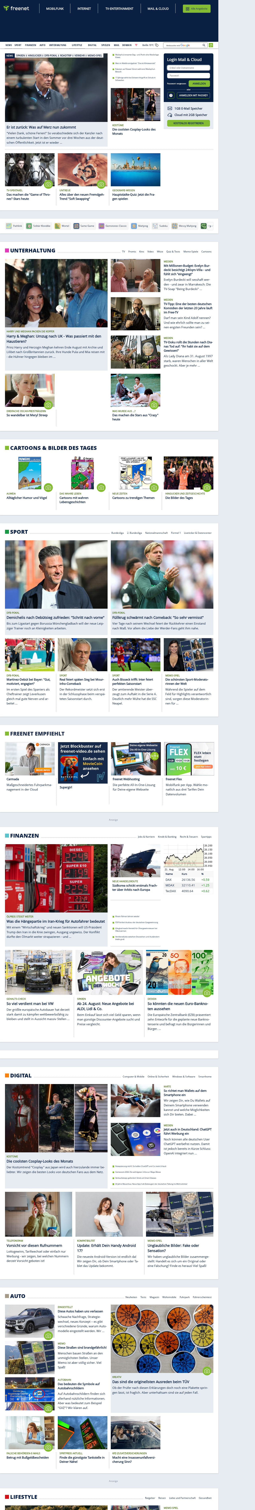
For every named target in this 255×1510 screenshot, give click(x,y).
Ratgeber (150, 1497)
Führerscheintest (202, 1296)
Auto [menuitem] (43, 45)
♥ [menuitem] (136, 45)
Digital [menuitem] (92, 45)
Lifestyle (23, 1496)
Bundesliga (117, 532)
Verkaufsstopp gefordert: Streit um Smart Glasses (135, 1178)
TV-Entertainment (119, 9)
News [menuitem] (9, 45)
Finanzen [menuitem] (30, 45)
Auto (18, 1295)
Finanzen (24, 835)
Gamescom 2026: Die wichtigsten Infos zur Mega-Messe (138, 1172)
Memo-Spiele (190, 251)
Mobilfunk (55, 9)
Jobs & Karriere (146, 836)
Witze (160, 251)
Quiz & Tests (173, 251)
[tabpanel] (56, 97)
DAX (169, 880)
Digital (21, 1075)
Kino (141, 251)
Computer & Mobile (133, 1076)
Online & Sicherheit (158, 1076)
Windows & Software (183, 1076)
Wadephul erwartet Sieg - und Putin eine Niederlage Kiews (137, 56)
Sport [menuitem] (18, 45)
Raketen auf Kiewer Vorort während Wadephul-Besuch (135, 70)
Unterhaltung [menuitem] (57, 45)
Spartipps (206, 836)
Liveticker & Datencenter (198, 532)
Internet (84, 9)
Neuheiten (131, 1296)
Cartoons (206, 251)
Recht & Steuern (189, 836)
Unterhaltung (32, 250)
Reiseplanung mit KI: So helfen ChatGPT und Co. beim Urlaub (140, 1166)
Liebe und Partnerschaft (182, 1497)
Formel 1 (176, 532)
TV (123, 251)
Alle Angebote (199, 8)
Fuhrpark (185, 1296)
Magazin (154, 1296)
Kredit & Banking (167, 836)
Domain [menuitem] (127, 45)
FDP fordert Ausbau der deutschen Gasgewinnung (136, 922)
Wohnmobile (169, 1296)
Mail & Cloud (158, 9)
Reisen (162, 1497)
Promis (132, 251)
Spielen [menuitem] (105, 45)
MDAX (170, 885)
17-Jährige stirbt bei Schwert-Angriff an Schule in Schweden (135, 78)
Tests (143, 1296)
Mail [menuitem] (117, 45)
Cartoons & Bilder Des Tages (53, 447)
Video (150, 251)
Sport (19, 531)
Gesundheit (205, 1497)
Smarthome (205, 1076)
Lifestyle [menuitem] (77, 45)
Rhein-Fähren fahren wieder (127, 916)
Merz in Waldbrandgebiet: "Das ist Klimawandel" (135, 63)
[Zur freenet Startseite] (16, 8)
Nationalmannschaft (156, 532)
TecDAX (171, 891)
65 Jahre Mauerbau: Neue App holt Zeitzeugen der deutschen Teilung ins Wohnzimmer (151, 1183)
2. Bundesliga (134, 532)
